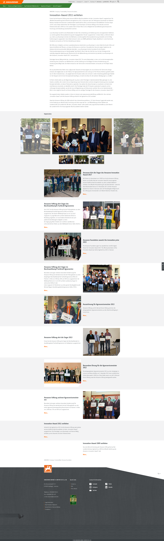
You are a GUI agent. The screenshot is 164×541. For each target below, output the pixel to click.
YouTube (94, 490)
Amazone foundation (72, 11)
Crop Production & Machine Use (31, 5)
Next (127, 136)
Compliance (47, 509)
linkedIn (110, 487)
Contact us (73, 483)
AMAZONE (52, 11)
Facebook (94, 483)
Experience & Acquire (45, 5)
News (4, 5)
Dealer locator (72, 1)
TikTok (110, 483)
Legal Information (49, 502)
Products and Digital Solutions (15, 5)
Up (158, 473)
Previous (37, 136)
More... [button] (85, 194)
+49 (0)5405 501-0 (53, 492)
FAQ (72, 486)
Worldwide (99, 1)
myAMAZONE (106, 1)
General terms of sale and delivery (52, 507)
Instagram (94, 487)
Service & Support (57, 5)
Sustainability (64, 11)
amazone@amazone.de (53, 496)
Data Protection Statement (51, 504)
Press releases (74, 488)
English (113, 1)
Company (57, 11)
